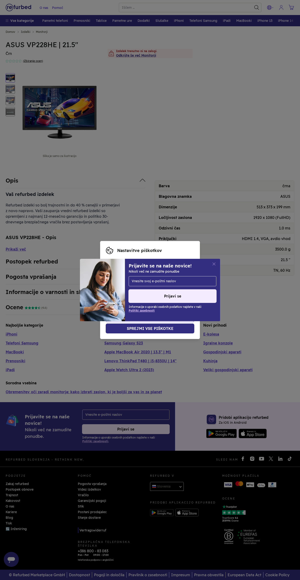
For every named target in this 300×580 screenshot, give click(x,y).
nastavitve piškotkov (123, 285)
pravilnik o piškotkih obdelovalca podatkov (157, 295)
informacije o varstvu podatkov (155, 290)
